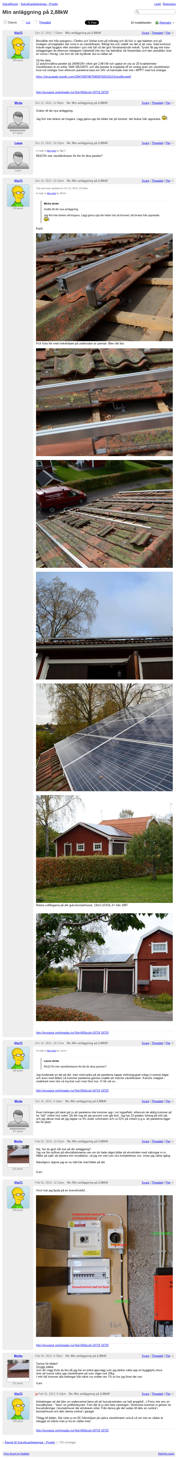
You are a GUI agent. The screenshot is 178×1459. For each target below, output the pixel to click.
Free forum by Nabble (16, 1453)
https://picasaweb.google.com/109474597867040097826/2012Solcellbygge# (83, 76)
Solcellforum (10, 4)
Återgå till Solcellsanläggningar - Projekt (30, 1442)
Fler (168, 32)
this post (51, 150)
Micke (18, 103)
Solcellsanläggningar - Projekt (39, 4)
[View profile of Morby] (18, 1164)
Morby (18, 1141)
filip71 (18, 32)
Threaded (45, 22)
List (28, 22)
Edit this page (166, 1453)
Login (157, 4)
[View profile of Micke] (18, 126)
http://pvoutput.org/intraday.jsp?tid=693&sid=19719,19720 (72, 92)
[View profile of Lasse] (18, 166)
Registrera (169, 4)
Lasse (18, 143)
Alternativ (165, 22)
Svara (145, 32)
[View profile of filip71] (18, 56)
